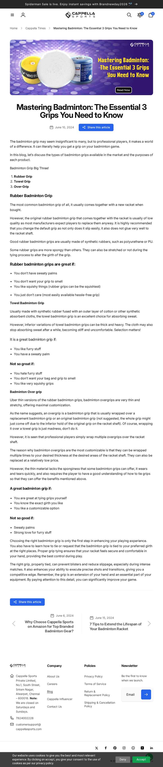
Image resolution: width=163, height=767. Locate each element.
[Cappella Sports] (18, 666)
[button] (12, 15)
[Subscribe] (146, 694)
